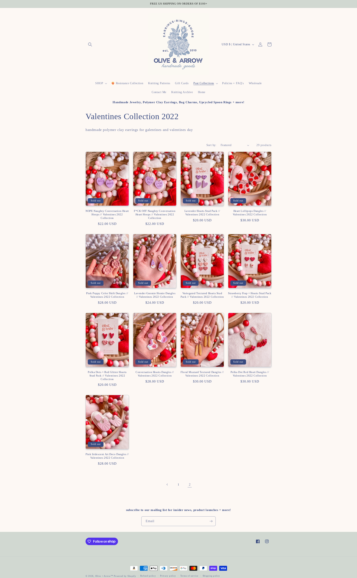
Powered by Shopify (125, 576)
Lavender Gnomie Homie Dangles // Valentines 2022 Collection (154, 295)
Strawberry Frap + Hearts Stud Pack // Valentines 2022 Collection (249, 295)
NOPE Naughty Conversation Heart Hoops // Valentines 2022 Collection (107, 214)
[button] (90, 44)
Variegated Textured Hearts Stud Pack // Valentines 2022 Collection (202, 295)
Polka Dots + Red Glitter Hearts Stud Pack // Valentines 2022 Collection (107, 376)
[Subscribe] (210, 521)
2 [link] (190, 484)
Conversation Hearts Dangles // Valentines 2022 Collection (155, 374)
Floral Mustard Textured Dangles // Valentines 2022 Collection (202, 374)
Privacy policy (168, 575)
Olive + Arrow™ (104, 576)
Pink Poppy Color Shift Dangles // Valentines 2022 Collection (107, 295)
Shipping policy (211, 575)
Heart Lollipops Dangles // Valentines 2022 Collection (250, 212)
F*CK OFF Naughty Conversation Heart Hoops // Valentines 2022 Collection (154, 214)
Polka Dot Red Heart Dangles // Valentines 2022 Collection (250, 374)
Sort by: (211, 145)
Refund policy (148, 575)
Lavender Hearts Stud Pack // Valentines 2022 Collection (202, 212)
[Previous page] (167, 484)
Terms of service (189, 575)
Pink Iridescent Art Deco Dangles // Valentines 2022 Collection (107, 456)
